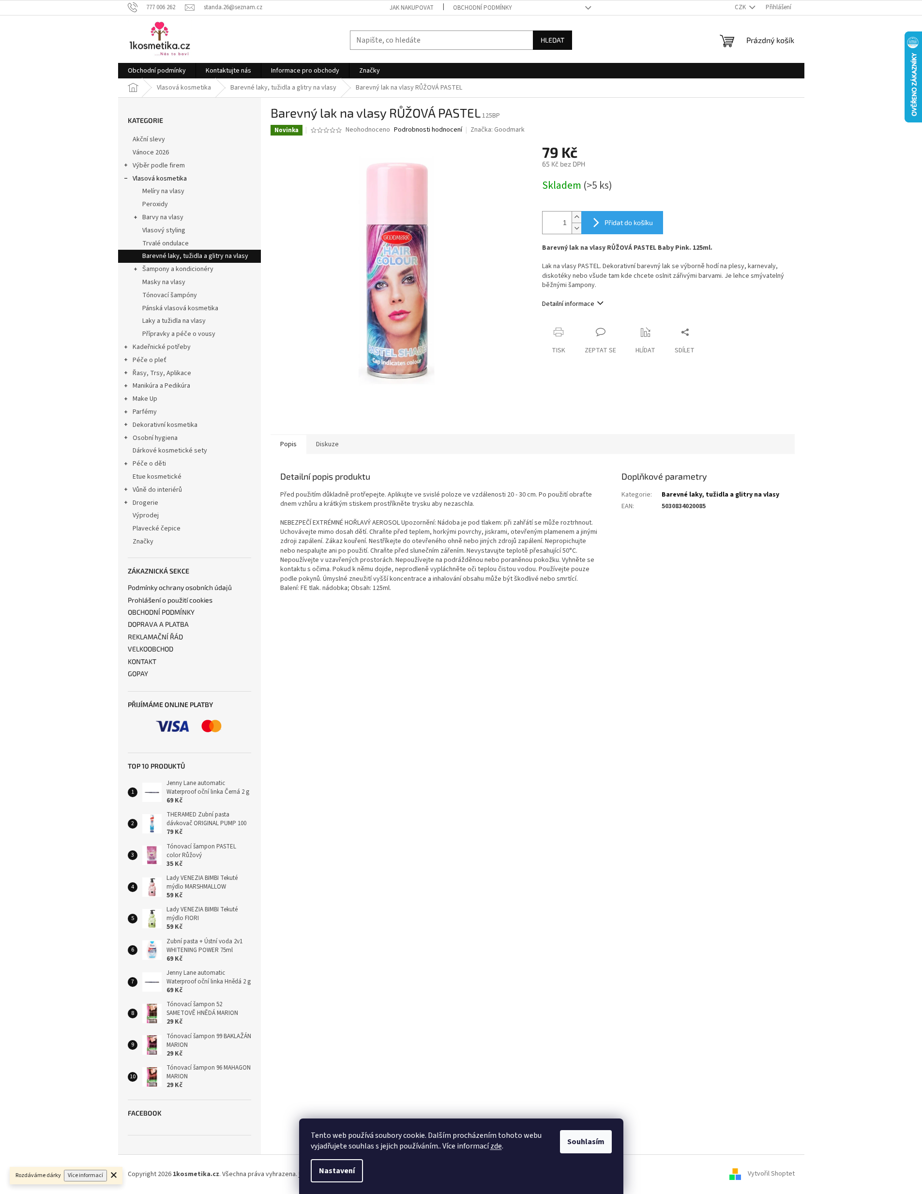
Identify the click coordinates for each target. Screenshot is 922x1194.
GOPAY (138, 673)
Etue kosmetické (157, 477)
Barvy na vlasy (162, 217)
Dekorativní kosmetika (165, 425)
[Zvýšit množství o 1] (576, 217)
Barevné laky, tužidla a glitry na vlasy (195, 256)
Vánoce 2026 (151, 152)
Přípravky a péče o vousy (178, 334)
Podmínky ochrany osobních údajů (180, 587)
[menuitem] (157, 70)
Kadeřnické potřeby (162, 347)
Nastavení (337, 1170)
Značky (143, 541)
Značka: (497, 130)
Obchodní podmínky (482, 7)
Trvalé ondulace (165, 243)
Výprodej (146, 515)
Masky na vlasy (163, 282)
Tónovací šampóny (169, 295)
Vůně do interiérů (157, 490)
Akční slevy (149, 139)
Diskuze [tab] (327, 444)
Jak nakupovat (412, 7)
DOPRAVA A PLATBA (158, 624)
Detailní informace (568, 304)
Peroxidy (155, 204)
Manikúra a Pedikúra (161, 386)
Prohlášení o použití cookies (170, 600)
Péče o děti (149, 464)
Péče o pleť (149, 360)
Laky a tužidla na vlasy (174, 321)
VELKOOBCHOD (150, 648)
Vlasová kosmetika (160, 178)
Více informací (85, 1175)
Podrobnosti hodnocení (428, 130)
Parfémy (145, 412)
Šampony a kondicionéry (177, 269)
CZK (741, 7)
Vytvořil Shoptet (771, 1174)
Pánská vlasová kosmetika (180, 308)
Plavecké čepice (157, 528)
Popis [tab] (288, 444)
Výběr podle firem (159, 165)
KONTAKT (142, 661)
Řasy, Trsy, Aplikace (162, 373)
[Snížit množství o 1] (576, 228)
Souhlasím (586, 1141)
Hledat (552, 40)
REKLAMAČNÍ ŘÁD (155, 636)
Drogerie (145, 503)
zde (496, 1146)
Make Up (145, 399)
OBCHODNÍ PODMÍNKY (161, 612)
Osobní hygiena (155, 438)
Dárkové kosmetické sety (170, 450)
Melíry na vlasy (163, 191)
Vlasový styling (163, 230)
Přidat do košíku (629, 222)
